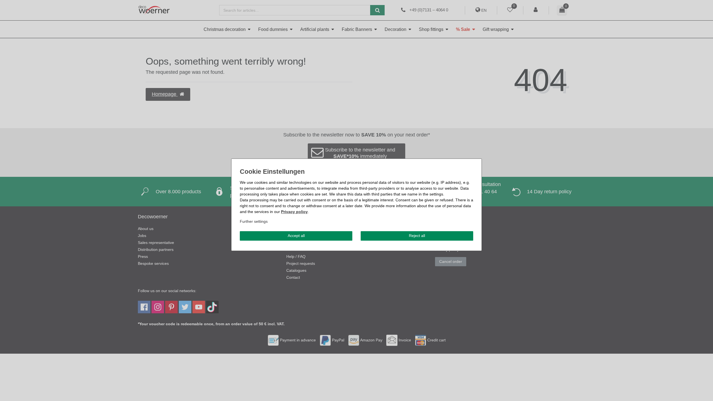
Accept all (296, 235)
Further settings (254, 221)
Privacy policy (294, 211)
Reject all (417, 235)
